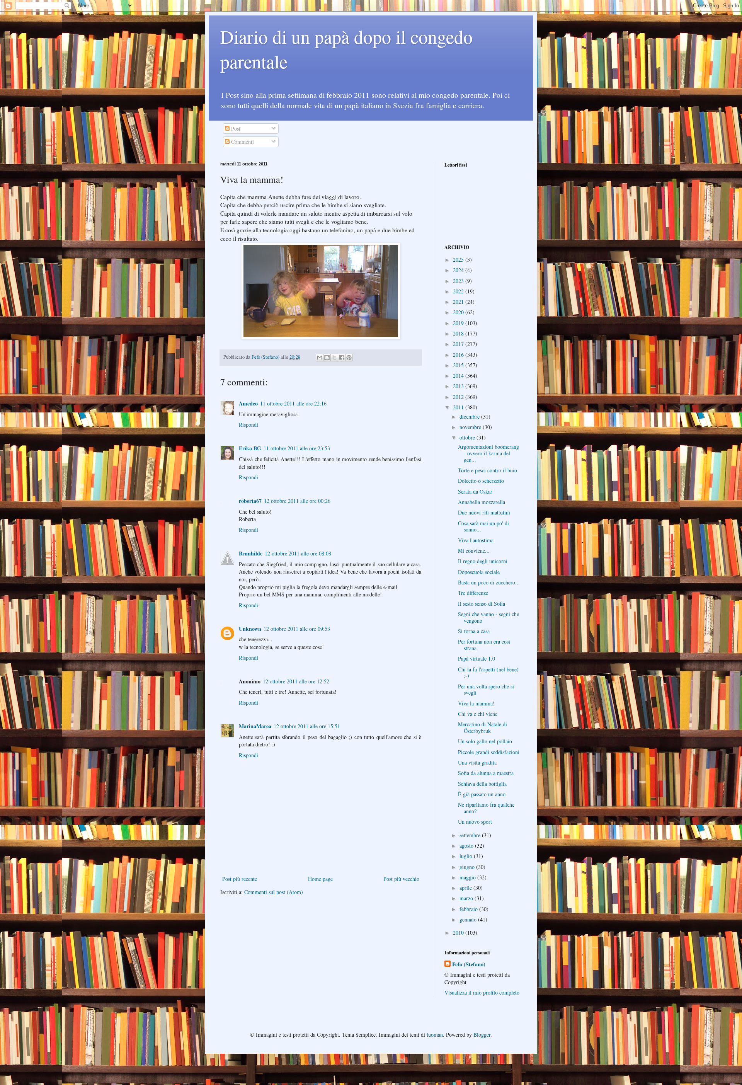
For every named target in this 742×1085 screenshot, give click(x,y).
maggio (468, 877)
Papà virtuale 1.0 (476, 658)
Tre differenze (473, 592)
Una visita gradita (477, 762)
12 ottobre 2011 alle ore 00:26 (297, 500)
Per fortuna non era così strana (484, 645)
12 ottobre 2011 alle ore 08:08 (298, 553)
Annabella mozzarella (481, 502)
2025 (459, 259)
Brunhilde (250, 553)
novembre (471, 427)
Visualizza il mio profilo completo (481, 992)
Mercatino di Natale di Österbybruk (482, 727)
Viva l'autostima (476, 540)
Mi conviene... (474, 550)
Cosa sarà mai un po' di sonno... (483, 526)
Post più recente (239, 878)
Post (235, 128)
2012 (459, 396)
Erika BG (250, 448)
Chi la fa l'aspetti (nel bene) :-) (488, 673)
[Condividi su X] (334, 357)
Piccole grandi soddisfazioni (488, 752)
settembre (470, 835)
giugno (467, 866)
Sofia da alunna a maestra (486, 773)
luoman (435, 1034)
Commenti (242, 141)
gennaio (468, 919)
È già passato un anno (481, 794)
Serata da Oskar (475, 491)
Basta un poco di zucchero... (489, 582)
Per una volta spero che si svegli (486, 690)
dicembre (470, 416)
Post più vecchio (401, 878)
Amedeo (248, 403)
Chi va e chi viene (477, 713)
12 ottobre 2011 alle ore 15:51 (307, 726)
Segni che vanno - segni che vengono (488, 617)
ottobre (468, 437)
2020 (459, 312)
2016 (459, 354)
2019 (459, 323)
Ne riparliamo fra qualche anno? (486, 808)
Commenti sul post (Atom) (273, 892)
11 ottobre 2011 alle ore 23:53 (297, 448)
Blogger (481, 1034)
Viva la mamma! (476, 703)
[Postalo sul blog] (327, 357)
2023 (459, 280)
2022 (459, 291)
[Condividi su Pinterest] (349, 357)
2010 (459, 932)
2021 (459, 301)
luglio (466, 856)
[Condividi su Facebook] (341, 357)
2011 (459, 407)
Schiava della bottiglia (482, 783)
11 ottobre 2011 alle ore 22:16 (293, 403)
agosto (467, 845)
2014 (459, 375)
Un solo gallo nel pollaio (485, 741)
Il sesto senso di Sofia (481, 603)
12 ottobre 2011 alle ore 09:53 (297, 628)
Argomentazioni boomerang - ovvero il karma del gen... (488, 453)
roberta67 (250, 501)
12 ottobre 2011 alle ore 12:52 (296, 681)
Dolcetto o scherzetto (481, 480)
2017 (459, 343)
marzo (467, 898)
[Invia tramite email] (319, 357)
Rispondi (248, 424)
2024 (459, 270)
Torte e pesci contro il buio (487, 470)
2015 (459, 365)
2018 (459, 333)
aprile (466, 887)
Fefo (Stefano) (468, 964)
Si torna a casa (474, 631)
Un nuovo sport (475, 821)
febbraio (469, 909)
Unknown (250, 629)
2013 (459, 386)
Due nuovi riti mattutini (484, 512)
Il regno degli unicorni (482, 561)
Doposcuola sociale (479, 572)
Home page (320, 878)
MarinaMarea (255, 726)
